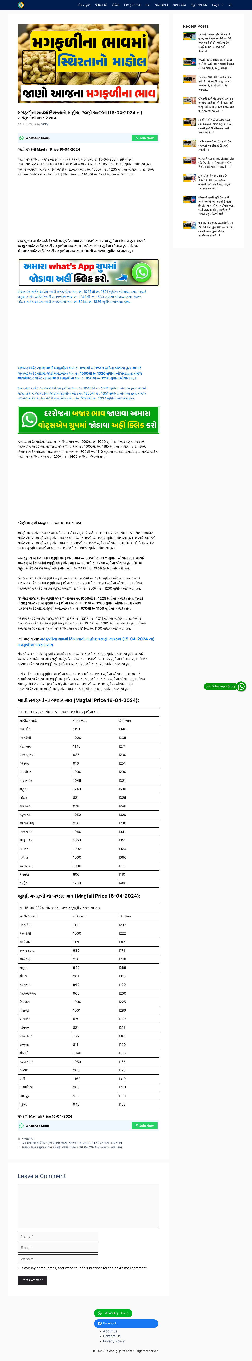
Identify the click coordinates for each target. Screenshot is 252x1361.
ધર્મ (148, 5)
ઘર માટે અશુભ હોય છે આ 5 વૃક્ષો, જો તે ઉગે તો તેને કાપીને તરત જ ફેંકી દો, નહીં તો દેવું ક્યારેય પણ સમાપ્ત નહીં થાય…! (214, 42)
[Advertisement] (88, 209)
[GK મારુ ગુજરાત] (21, 5)
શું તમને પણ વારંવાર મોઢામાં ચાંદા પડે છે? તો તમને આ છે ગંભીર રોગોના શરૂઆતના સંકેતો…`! (216, 163)
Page (215, 5)
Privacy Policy (114, 1341)
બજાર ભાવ (179, 5)
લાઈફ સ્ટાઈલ (132, 5)
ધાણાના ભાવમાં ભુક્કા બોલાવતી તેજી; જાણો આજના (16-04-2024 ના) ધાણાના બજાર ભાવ (72, 1147)
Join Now (146, 138)
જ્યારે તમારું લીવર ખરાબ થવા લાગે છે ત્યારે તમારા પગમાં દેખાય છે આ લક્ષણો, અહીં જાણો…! (216, 64)
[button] (230, 5)
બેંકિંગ (115, 5)
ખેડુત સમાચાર (199, 5)
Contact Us (112, 1336)
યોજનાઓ (101, 5)
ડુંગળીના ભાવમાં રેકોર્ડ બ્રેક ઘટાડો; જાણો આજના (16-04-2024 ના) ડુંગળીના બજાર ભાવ (72, 1142)
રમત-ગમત (161, 5)
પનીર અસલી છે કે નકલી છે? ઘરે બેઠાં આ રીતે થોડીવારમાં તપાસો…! (214, 145)
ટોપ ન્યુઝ (84, 5)
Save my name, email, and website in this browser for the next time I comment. (85, 1268)
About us (110, 1331)
